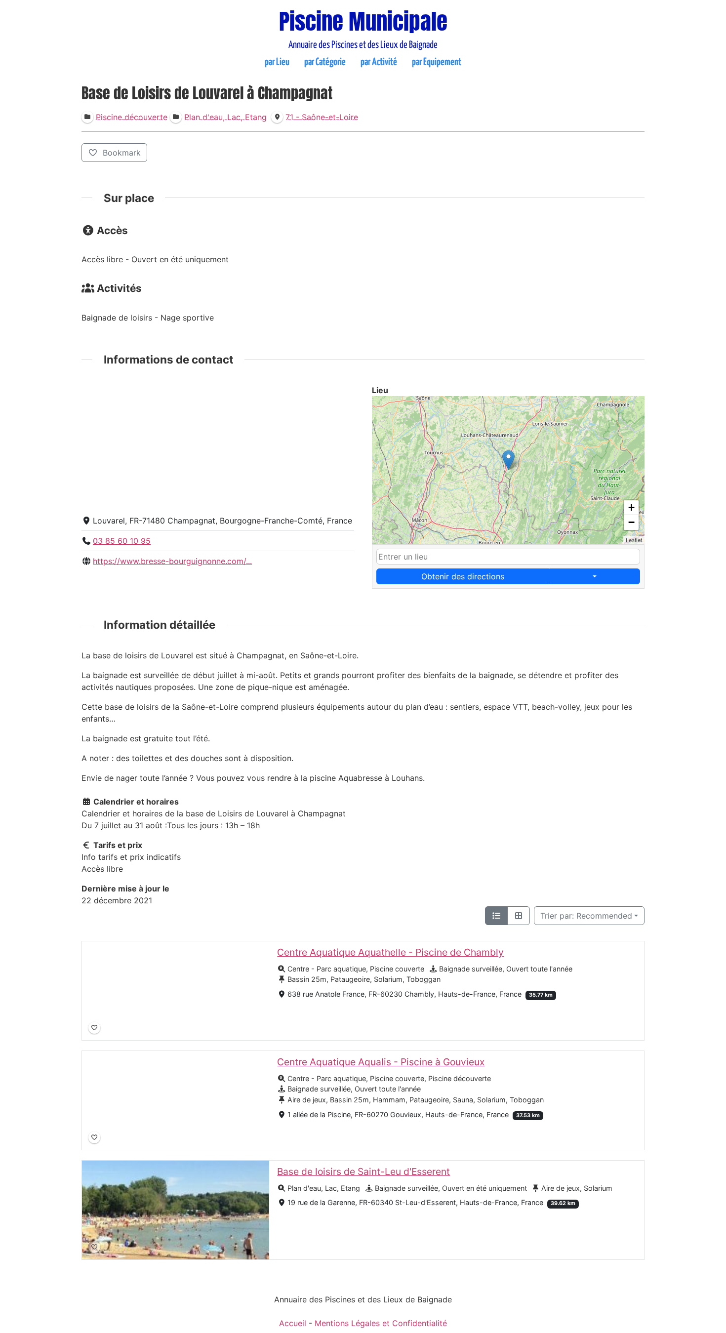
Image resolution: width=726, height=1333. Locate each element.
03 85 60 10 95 (122, 541)
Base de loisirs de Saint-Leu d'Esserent (363, 1171)
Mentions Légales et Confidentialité (381, 1323)
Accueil (292, 1323)
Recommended (586, 916)
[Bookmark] (94, 1027)
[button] (508, 460)
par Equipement (436, 62)
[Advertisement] (218, 446)
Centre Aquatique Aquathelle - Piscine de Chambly (390, 952)
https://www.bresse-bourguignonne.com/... (172, 561)
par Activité (379, 62)
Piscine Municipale (363, 21)
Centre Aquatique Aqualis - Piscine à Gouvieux (380, 1062)
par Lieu (277, 62)
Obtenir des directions (462, 576)
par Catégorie (325, 62)
